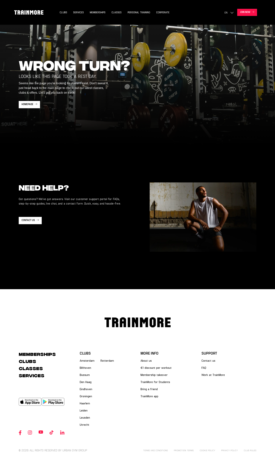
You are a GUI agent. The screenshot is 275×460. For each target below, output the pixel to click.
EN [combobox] (225, 12)
